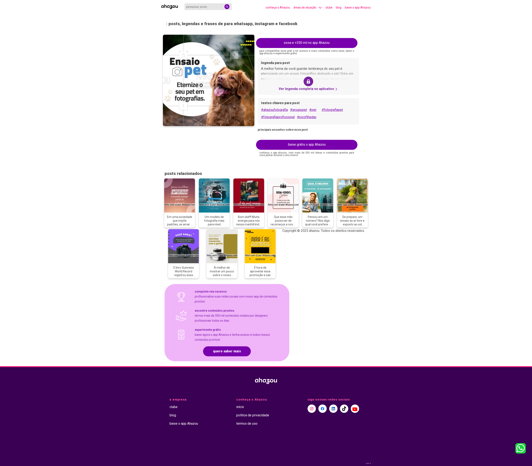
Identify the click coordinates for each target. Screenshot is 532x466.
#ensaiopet (298, 110)
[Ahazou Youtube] (355, 409)
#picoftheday (306, 117)
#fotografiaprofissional (278, 117)
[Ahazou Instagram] (312, 409)
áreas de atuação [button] (304, 7)
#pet (312, 110)
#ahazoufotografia (274, 110)
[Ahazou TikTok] (344, 409)
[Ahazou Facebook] (322, 409)
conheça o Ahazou (278, 7)
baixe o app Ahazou (358, 7)
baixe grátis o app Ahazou (307, 144)
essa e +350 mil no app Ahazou (307, 43)
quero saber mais (227, 351)
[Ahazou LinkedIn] (333, 409)
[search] (226, 6)
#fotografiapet (332, 110)
